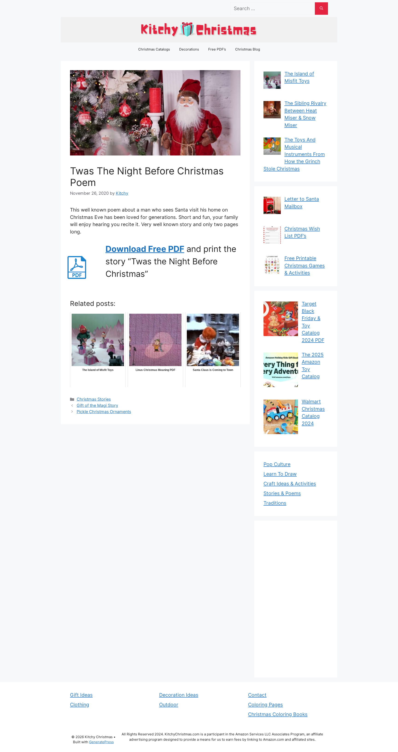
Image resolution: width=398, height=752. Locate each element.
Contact (257, 695)
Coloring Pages (265, 704)
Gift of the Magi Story (97, 405)
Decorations (189, 49)
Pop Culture (276, 464)
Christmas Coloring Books (277, 714)
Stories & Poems (282, 493)
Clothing (79, 704)
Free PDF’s (217, 49)
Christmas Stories (94, 399)
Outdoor (168, 704)
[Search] (321, 8)
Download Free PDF (144, 249)
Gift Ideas (81, 695)
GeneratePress (101, 742)
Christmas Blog (247, 49)
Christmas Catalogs (154, 49)
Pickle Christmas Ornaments (104, 411)
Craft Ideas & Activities (289, 483)
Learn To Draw (280, 474)
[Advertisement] (295, 599)
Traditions (274, 503)
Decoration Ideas (178, 695)
